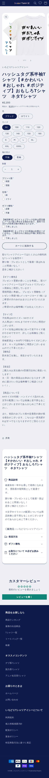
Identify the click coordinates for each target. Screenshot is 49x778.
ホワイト (25, 116)
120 (38, 127)
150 (29, 134)
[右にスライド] (31, 60)
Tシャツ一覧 (11, 633)
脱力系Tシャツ (12, 669)
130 (7, 134)
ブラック (9, 116)
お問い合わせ (11, 700)
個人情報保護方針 (13, 724)
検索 (7, 645)
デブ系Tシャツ (12, 663)
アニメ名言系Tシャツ (15, 676)
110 (27, 127)
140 (18, 134)
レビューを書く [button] (24, 597)
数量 (4, 164)
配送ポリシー (11, 730)
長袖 (19, 157)
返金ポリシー (11, 737)
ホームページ (11, 693)
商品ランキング (12, 620)
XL (32, 140)
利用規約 (9, 718)
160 (40, 134)
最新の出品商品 (12, 626)
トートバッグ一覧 (13, 639)
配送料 (11, 106)
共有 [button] (7, 438)
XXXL (19, 146)
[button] (3, 3)
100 (17, 127)
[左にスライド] (18, 60)
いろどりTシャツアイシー (20, 771)
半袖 (7, 157)
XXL (7, 146)
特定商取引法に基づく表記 (18, 743)
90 (6, 127)
